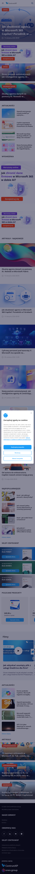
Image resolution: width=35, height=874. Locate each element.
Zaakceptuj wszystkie (17, 447)
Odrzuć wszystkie (17, 458)
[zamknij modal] (31, 413)
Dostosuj (17, 453)
